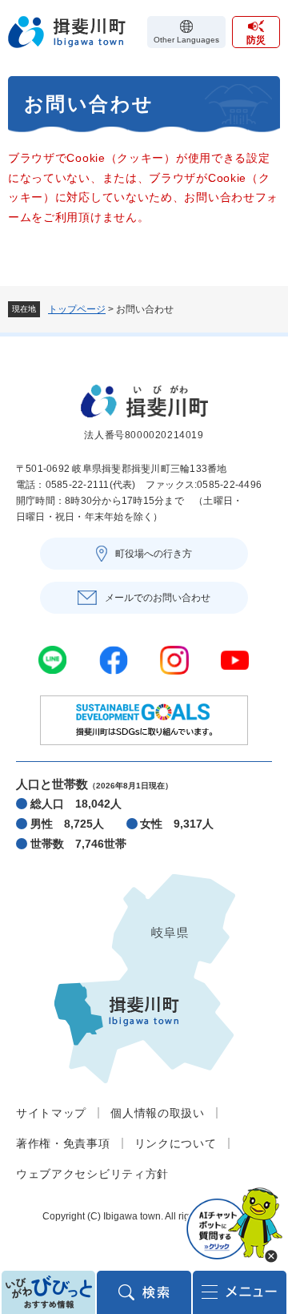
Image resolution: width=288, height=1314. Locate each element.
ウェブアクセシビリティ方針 (92, 1173)
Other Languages (186, 39)
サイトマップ (51, 1112)
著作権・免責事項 (63, 1143)
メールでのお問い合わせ (157, 597)
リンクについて (175, 1143)
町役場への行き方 (153, 553)
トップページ (77, 309)
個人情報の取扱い (157, 1112)
